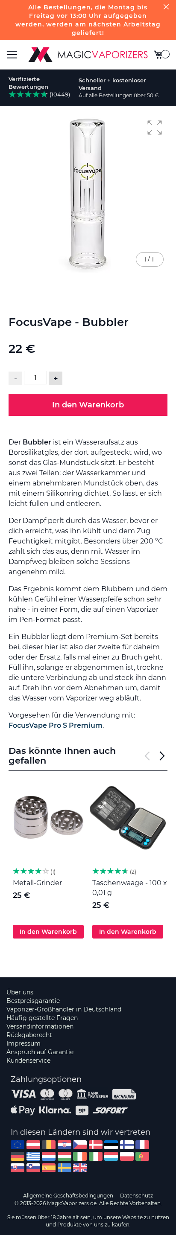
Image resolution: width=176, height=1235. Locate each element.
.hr (64, 1144)
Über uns (19, 992)
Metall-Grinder (37, 883)
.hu (64, 1156)
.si (33, 1167)
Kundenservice (28, 1060)
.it (96, 1156)
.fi (127, 1144)
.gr (33, 1156)
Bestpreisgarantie (33, 1001)
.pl (127, 1156)
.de (17, 1156)
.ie (80, 1156)
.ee (111, 1144)
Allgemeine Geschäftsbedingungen (68, 1195)
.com (17, 1144)
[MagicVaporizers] (88, 54)
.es (49, 1167)
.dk (96, 1144)
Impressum (23, 1043)
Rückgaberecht (29, 1035)
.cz (80, 1144)
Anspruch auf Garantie (39, 1052)
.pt (142, 1156)
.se (64, 1167)
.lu (111, 1156)
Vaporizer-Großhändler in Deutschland (63, 1009)
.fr (142, 1144)
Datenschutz (136, 1195)
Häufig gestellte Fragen (42, 1018)
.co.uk (80, 1167)
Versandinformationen (39, 1026)
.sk (17, 1167)
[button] (154, 127)
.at (33, 1144)
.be (49, 1144)
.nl (49, 1156)
